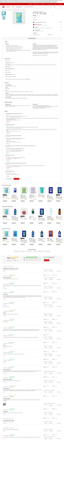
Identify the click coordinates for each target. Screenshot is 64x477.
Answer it (8, 122)
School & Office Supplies (13, 1)
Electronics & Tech (24, 1)
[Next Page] (61, 194)
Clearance (5, 2)
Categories (8, 6)
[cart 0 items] (61, 7)
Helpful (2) (13, 151)
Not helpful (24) (17, 151)
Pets (3, 1)
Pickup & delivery (19, 6)
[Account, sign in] (56, 7)
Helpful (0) (14, 149)
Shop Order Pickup (33, 2)
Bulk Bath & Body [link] (22, 251)
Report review (59, 279)
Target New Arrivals (3, 0)
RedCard (48, 2)
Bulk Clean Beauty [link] (40, 251)
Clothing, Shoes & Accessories (21, 0)
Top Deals (19, 2)
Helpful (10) (12, 166)
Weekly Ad (28, 2)
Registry (45, 2)
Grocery (44, 0)
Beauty (54, 0)
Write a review (46, 260)
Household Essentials (48, 0)
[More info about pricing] (53, 16)
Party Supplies (40, 1)
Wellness (7, 1)
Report (20, 149)
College (12, 0)
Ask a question (16, 178)
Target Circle (51, 2)
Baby (52, 0)
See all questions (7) (9, 178)
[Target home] (3, 7)
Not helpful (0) (17, 149)
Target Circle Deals (24, 2)
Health (5, 1)
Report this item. (28, 79)
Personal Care (58, 0)
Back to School (8, 0)
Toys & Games (19, 1)
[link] (36, 14)
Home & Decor (28, 0)
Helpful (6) (12, 174)
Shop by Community (52, 1)
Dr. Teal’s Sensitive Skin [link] (47, 251)
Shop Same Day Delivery (40, 2)
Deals (3, 2)
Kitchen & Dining (33, 0)
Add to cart (35, 19)
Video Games (29, 1)
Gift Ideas (44, 1)
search (52, 6)
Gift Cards (47, 1)
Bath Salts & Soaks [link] (16, 251)
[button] (36, 14)
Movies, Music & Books (34, 1)
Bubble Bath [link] (35, 251)
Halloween (15, 0)
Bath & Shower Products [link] (29, 251)
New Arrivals (9, 2)
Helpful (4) (12, 158)
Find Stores (55, 2)
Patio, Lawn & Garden (39, 0)
